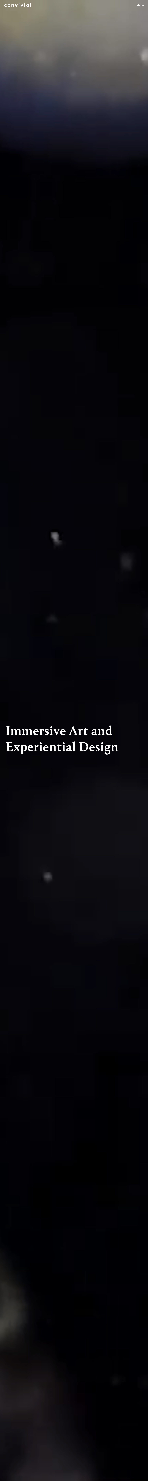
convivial (18, 5)
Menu (140, 5)
